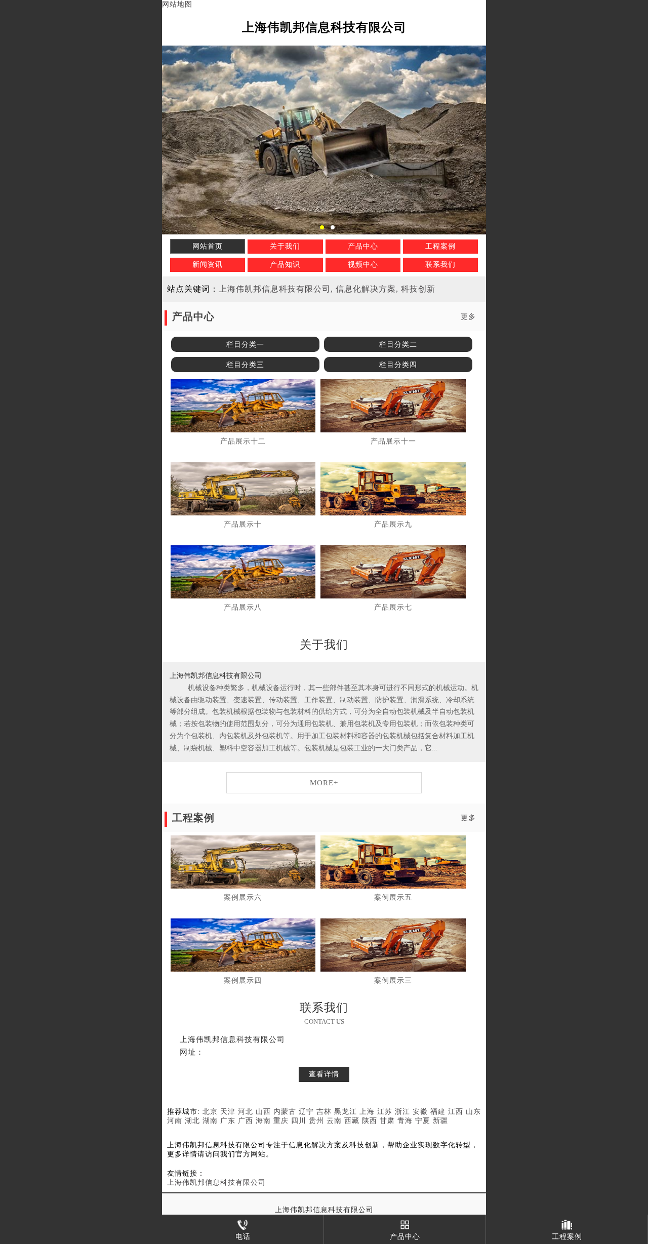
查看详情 (324, 1074)
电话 (243, 1236)
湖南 (210, 1121)
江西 (455, 1111)
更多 (468, 316)
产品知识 (285, 264)
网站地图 (177, 4)
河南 (174, 1121)
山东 (473, 1111)
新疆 (440, 1121)
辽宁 (306, 1111)
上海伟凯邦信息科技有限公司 (216, 1182)
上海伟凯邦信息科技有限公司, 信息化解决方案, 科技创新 (327, 289)
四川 (298, 1121)
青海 (405, 1121)
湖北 (192, 1121)
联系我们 (440, 264)
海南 (263, 1121)
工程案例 (440, 246)
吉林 (324, 1111)
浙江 (402, 1111)
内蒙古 (284, 1111)
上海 (367, 1111)
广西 (245, 1121)
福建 (438, 1111)
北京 (210, 1111)
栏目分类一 (245, 344)
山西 (263, 1111)
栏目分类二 (398, 344)
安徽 (420, 1111)
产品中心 (363, 246)
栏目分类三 (245, 365)
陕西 (369, 1121)
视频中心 (363, 264)
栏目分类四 (398, 365)
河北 (245, 1111)
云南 (334, 1121)
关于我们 (285, 246)
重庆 (281, 1121)
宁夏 (422, 1121)
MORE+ (324, 783)
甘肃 (387, 1121)
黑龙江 (345, 1111)
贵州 (316, 1121)
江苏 (384, 1111)
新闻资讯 (207, 264)
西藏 (351, 1121)
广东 (227, 1121)
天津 (227, 1111)
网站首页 (207, 246)
